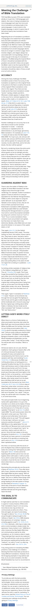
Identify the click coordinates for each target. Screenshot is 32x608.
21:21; (26, 522)
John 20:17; (8, 384)
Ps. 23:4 (23, 544)
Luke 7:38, (26, 101)
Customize (19, 605)
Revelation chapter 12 (19, 483)
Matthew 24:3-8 (13, 469)
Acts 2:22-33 (16, 384)
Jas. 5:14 (6, 103)
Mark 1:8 (12, 452)
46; (2, 103)
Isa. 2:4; (18, 544)
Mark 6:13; (16, 101)
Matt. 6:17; (9, 101)
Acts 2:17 (26, 422)
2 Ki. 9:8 (3, 524)
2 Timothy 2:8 (10, 272)
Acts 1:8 (22, 410)
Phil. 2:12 (8, 360)
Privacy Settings (13, 600)
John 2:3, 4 (12, 230)
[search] (30, 2)
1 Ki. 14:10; (21, 522)
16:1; (21, 101)
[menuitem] (2, 2)
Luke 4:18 (14, 109)
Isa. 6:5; (17, 514)
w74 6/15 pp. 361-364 (12, 6)
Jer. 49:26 (23, 514)
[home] (2, 2)
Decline (11, 605)
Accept (4, 605)
